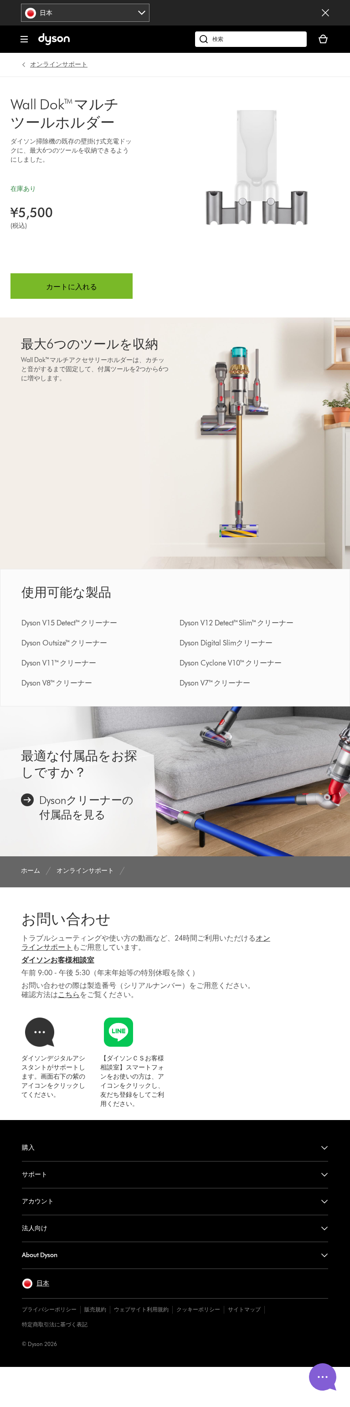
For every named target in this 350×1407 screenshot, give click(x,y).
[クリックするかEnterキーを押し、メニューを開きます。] (24, 39)
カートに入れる (71, 286)
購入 (28, 1147)
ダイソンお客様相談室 (57, 960)
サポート (34, 1174)
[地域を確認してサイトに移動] (325, 12)
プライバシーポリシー (49, 1309)
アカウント (38, 1201)
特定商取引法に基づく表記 (55, 1324)
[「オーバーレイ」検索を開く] (251, 39)
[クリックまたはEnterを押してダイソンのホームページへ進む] (54, 43)
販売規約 (95, 1309)
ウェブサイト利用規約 (141, 1309)
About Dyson (39, 1255)
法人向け (34, 1228)
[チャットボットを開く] (322, 1377)
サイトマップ (244, 1309)
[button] (35, 1283)
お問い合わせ (66, 919)
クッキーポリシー (198, 1309)
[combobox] (85, 13)
